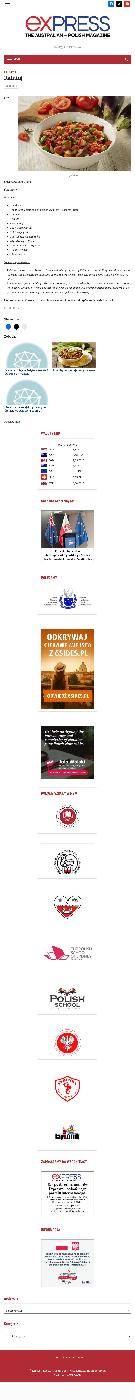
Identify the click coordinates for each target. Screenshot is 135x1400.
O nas (54, 1357)
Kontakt (78, 1357)
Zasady (65, 1357)
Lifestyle (10, 72)
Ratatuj (15, 421)
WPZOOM (75, 1375)
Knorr (17, 308)
